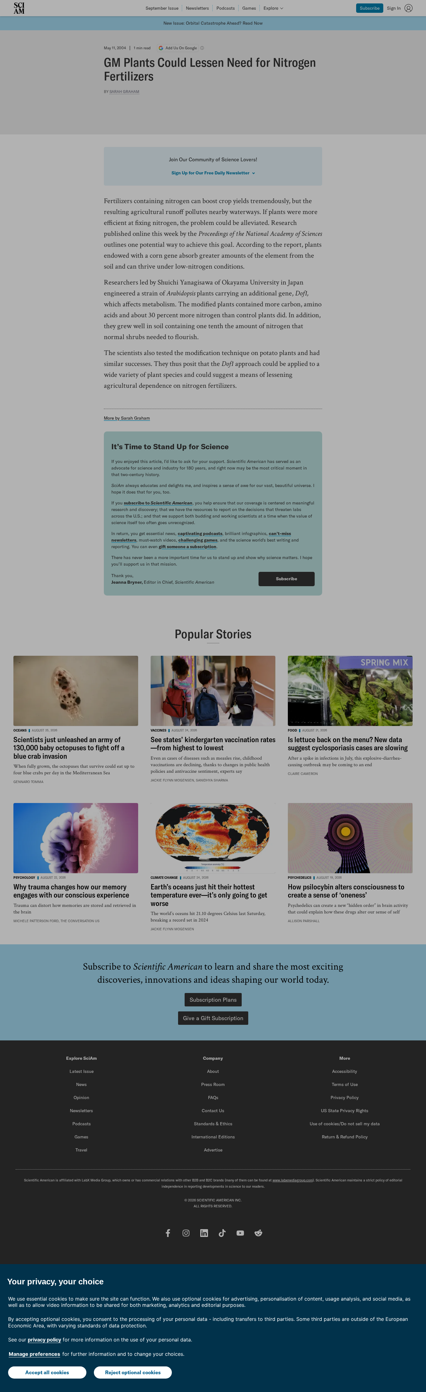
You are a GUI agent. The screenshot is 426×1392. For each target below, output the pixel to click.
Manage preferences (34, 1354)
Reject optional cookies (133, 1372)
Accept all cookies (47, 1372)
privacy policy (44, 1339)
